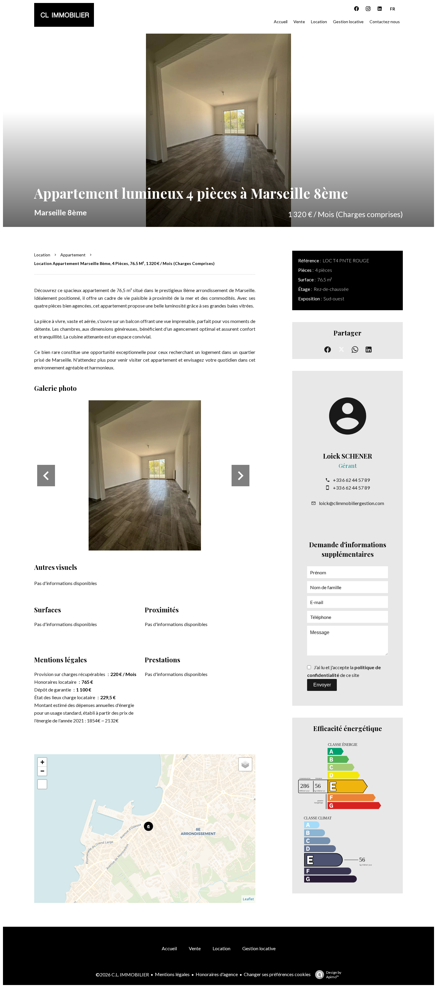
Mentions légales (172, 974)
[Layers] (245, 764)
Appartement (73, 254)
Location (42, 254)
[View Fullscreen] (42, 784)
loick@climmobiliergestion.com (351, 503)
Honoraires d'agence (217, 974)
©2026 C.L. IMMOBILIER (122, 974)
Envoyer (322, 684)
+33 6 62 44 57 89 (351, 480)
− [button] (42, 771)
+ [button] (42, 762)
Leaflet (248, 899)
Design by (333, 974)
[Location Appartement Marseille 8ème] (218, 130)
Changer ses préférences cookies (277, 974)
